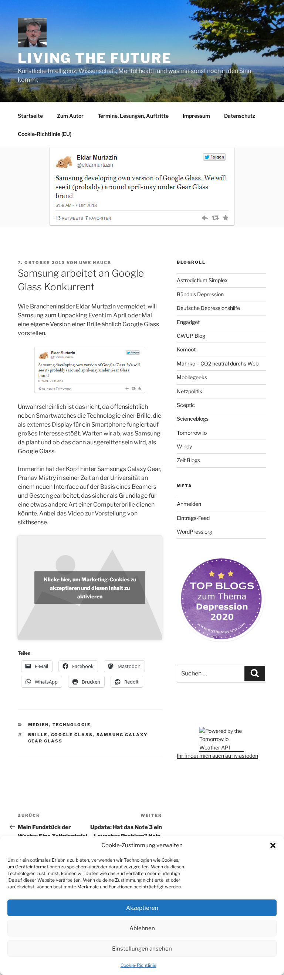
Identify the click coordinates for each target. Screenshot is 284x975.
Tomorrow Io (192, 433)
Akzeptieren (142, 908)
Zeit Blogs (188, 460)
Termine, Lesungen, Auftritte (133, 116)
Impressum (196, 116)
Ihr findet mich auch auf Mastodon (217, 755)
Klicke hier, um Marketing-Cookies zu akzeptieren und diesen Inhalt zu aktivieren (90, 587)
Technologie (72, 724)
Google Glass (72, 734)
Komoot (186, 349)
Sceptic (186, 405)
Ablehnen (142, 928)
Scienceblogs (193, 418)
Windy (184, 446)
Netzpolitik (189, 391)
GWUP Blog (191, 336)
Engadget (188, 322)
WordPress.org (194, 531)
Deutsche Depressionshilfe (208, 308)
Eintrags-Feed (193, 518)
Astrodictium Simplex (202, 280)
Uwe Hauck (95, 262)
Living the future (95, 58)
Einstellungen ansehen (142, 948)
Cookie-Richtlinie (138, 965)
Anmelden (189, 504)
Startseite (30, 116)
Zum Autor (70, 116)
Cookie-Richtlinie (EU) (44, 134)
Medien (38, 724)
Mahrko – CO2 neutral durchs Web (217, 363)
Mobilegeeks (192, 377)
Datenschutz (239, 116)
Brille (38, 734)
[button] (273, 845)
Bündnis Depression (200, 294)
